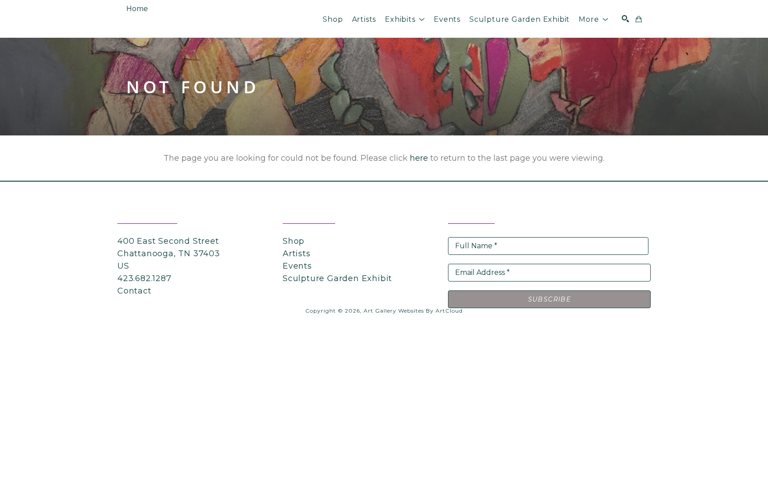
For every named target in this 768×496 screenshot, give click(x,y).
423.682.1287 (144, 278)
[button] (405, 19)
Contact (134, 291)
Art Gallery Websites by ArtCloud (413, 310)
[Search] (625, 18)
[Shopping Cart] (639, 19)
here (419, 158)
